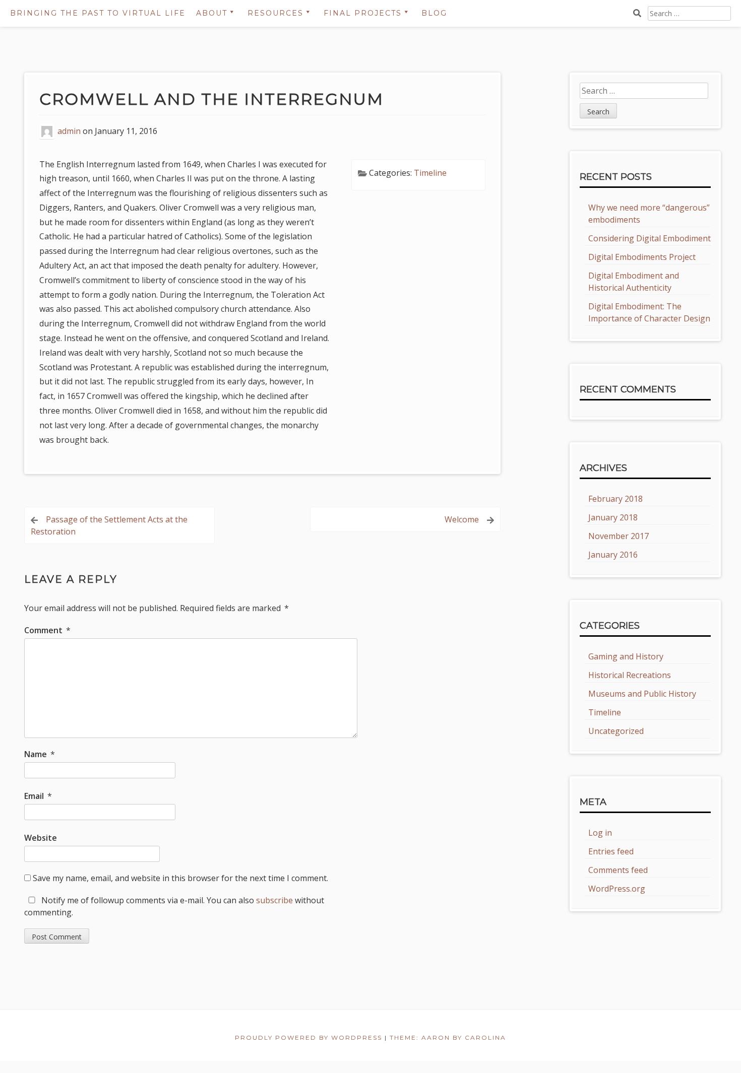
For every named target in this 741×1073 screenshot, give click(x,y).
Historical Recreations (629, 675)
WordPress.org (616, 888)
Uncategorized (616, 730)
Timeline (430, 172)
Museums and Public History (642, 693)
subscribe (274, 900)
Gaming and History (625, 656)
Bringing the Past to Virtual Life (98, 13)
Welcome (462, 519)
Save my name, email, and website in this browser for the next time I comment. (180, 878)
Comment (47, 630)
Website (40, 837)
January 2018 (613, 517)
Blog (434, 13)
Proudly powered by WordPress (308, 1037)
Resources (275, 13)
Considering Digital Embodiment (649, 238)
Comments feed (618, 870)
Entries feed (611, 851)
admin (69, 131)
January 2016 (613, 554)
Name (39, 754)
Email (38, 795)
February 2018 (615, 498)
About (211, 13)
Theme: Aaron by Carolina (448, 1037)
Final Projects (363, 13)
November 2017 (618, 536)
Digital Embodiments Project (642, 256)
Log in (600, 832)
